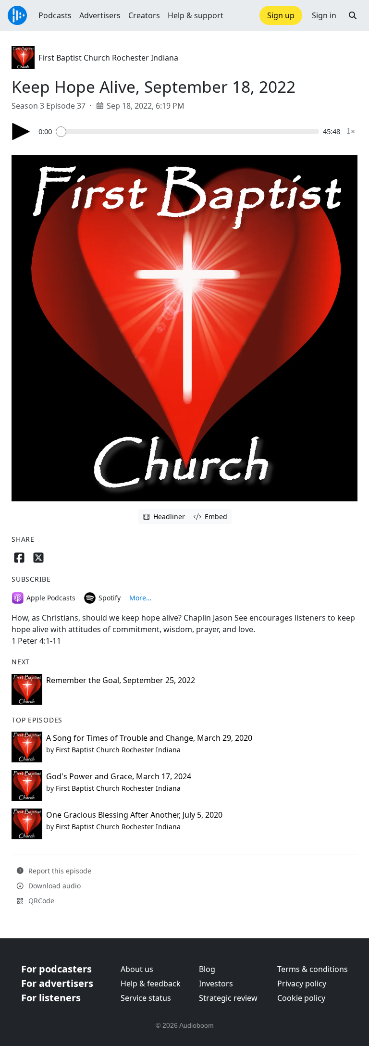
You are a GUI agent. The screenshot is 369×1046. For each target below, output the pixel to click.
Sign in (324, 15)
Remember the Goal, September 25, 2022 (120, 680)
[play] (21, 131)
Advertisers (100, 15)
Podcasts (55, 15)
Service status (146, 998)
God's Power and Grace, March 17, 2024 (118, 776)
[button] (352, 15)
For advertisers (57, 983)
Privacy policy (301, 983)
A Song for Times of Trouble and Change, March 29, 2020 (149, 738)
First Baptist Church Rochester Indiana (108, 57)
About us (137, 969)
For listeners (51, 997)
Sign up (281, 15)
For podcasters (56, 968)
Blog (207, 969)
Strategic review (228, 998)
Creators (144, 15)
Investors (216, 983)
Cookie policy (301, 998)
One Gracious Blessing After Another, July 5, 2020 (134, 814)
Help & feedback (151, 983)
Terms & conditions (312, 969)
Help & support (195, 15)
